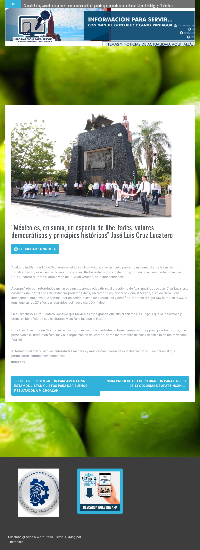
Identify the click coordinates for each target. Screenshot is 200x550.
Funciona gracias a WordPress (31, 537)
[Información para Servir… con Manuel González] (33, 27)
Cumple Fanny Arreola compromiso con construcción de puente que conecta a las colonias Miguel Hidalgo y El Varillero (98, 5)
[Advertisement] (100, 75)
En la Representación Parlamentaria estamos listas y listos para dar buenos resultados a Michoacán (51, 386)
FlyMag (70, 537)
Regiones (19, 361)
